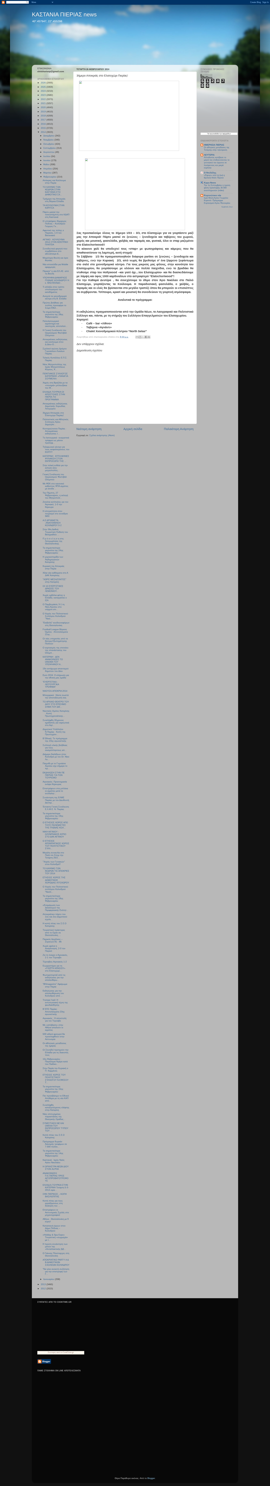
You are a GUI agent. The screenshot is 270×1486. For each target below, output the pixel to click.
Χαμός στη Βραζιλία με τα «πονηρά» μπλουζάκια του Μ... (55, 385)
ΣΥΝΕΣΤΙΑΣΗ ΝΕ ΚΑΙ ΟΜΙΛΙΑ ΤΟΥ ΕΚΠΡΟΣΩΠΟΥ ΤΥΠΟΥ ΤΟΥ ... (55, 1127)
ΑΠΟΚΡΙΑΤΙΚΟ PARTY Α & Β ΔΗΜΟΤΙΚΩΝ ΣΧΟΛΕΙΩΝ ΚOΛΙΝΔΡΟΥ (56, 1262)
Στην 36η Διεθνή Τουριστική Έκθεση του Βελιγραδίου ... (55, 532)
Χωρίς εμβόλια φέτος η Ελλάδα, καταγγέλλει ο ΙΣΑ (55, 597)
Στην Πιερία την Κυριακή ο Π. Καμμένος (55, 1069)
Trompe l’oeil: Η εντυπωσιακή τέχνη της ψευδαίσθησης (55, 1002)
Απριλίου (48, 168)
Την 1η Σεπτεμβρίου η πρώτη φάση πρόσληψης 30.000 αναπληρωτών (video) (217, 188)
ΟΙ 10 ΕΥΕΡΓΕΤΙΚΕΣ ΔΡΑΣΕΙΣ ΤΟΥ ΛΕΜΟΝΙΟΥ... (53, 588)
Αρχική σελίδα (132, 429)
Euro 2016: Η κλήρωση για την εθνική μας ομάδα (56, 676)
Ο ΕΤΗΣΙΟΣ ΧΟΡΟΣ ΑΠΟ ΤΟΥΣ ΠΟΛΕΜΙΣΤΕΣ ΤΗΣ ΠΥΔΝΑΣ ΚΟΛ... (55, 825)
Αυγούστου (49, 152)
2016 (43, 124)
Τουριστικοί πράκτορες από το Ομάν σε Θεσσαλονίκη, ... (54, 932)
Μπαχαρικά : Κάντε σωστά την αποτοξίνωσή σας (56, 696)
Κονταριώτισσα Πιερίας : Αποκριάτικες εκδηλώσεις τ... (54, 431)
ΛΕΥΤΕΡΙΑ (209, 155)
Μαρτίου (47, 173)
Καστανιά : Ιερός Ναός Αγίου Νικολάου (54, 1161)
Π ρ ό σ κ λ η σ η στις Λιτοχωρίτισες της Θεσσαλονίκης (53, 541)
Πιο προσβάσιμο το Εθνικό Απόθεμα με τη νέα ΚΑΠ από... (56, 1098)
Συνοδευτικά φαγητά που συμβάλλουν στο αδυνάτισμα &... (55, 251)
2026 (43, 83)
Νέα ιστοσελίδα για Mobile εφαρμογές (55, 265)
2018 (43, 116)
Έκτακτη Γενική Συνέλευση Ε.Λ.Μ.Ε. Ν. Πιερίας (56, 808)
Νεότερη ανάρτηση (89, 429)
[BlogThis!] (140, 337)
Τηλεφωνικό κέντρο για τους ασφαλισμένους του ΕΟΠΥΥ (56, 449)
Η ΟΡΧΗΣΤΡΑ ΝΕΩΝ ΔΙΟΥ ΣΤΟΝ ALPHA (56, 1167)
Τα (208, 134)
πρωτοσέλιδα (214, 134)
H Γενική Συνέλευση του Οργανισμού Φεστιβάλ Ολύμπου (55, 332)
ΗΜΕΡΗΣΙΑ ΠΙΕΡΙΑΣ (214, 145)
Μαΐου (46, 164)
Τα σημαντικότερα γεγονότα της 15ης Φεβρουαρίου (53, 1089)
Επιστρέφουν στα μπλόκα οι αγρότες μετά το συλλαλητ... (55, 791)
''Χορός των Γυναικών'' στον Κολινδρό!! (54, 863)
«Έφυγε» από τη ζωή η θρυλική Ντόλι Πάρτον (214, 176)
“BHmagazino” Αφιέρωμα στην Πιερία (55, 985)
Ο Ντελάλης (210, 173)
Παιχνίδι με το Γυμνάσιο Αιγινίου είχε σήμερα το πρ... (55, 766)
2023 (43, 95)
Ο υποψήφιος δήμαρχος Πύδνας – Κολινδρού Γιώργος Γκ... (54, 223)
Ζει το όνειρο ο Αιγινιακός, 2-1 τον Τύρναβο (55, 956)
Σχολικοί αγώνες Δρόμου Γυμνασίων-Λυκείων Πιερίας (55, 351)
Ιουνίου (47, 160)
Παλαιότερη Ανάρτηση (179, 429)
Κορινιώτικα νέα (212, 195)
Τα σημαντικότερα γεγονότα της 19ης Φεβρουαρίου (53, 816)
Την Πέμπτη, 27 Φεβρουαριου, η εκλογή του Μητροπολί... (55, 495)
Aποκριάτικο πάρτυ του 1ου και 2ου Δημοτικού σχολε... (55, 916)
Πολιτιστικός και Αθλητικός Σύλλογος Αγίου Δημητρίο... (55, 422)
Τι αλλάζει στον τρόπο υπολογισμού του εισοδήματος (53, 289)
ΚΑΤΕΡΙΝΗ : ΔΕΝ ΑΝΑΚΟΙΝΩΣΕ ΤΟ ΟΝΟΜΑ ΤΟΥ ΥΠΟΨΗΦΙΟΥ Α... (53, 661)
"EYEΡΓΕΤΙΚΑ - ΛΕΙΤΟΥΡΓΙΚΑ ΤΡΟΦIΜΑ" (51, 684)
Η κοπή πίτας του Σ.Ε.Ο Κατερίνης (54, 924)
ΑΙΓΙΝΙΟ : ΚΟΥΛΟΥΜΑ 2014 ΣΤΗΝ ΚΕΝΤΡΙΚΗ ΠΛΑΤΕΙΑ (55, 242)
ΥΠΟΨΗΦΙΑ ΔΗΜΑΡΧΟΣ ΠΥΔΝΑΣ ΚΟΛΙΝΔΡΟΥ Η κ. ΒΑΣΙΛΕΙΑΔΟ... (56, 280)
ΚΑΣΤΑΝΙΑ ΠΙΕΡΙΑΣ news (64, 14)
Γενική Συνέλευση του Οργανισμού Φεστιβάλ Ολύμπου (55, 477)
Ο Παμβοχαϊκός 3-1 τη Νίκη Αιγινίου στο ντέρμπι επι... (54, 607)
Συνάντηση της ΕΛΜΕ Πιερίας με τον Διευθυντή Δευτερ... (56, 800)
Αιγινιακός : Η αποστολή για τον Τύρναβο (54, 1019)
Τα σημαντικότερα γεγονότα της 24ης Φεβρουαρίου (53, 550)
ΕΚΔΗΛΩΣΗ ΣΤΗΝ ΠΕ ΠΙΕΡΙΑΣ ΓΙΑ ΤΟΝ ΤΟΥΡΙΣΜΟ (54, 775)
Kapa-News (210, 183)
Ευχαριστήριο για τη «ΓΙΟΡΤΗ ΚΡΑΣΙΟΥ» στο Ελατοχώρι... (54, 968)
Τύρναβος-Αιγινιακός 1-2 (55, 962)
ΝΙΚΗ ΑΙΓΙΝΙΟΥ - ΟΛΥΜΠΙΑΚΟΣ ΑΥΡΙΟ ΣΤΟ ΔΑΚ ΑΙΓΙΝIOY (54, 834)
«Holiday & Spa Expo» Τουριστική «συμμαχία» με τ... (55, 1237)
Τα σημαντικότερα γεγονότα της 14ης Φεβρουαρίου (53, 1153)
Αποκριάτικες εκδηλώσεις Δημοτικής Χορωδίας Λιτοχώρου (55, 406)
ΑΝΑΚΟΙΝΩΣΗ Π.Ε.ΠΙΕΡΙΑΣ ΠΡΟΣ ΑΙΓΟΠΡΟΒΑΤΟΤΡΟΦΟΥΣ (55, 1177)
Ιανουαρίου (49, 1279)
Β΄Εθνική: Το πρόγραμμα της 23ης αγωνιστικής (55, 739)
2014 (43, 132)
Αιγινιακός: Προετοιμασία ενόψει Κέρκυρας (55, 783)
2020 (43, 107)
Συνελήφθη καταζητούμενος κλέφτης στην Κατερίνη (56, 1107)
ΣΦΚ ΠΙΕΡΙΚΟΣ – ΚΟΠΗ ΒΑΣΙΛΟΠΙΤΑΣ (55, 1195)
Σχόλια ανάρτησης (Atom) (102, 435)
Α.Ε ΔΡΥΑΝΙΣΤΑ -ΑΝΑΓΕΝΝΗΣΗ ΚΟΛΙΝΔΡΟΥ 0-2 (52, 523)
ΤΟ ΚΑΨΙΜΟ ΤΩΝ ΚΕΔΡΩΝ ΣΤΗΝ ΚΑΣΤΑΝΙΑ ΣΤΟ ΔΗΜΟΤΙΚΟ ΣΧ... (52, 191)
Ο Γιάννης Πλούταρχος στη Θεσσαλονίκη (56, 1254)
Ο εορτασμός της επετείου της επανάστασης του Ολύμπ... (55, 650)
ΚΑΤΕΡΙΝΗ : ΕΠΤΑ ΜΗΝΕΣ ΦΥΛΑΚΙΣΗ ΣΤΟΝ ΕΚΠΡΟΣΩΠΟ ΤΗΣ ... (56, 458)
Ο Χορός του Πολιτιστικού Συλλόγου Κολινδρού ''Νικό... (55, 616)
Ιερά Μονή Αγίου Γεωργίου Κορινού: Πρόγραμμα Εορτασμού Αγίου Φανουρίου (217, 200)
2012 (43, 1288)
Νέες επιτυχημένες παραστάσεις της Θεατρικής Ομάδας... (54, 1116)
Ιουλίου (47, 156)
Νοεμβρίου (48, 140)
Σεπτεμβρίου (49, 148)
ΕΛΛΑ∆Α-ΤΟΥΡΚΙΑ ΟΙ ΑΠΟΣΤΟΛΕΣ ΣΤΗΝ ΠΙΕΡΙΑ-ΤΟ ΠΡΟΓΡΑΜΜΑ (54, 396)
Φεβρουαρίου (50, 177)
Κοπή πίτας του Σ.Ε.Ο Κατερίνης (54, 1136)
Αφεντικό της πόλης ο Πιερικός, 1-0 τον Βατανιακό (53, 233)
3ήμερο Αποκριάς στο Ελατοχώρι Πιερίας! (53, 414)
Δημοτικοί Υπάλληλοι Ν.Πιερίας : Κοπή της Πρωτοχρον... (54, 731)
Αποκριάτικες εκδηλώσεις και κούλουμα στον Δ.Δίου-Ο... (55, 342)
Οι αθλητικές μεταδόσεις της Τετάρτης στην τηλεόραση (216, 148)
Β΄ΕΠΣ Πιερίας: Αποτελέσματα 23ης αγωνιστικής (54, 1011)
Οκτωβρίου (49, 144)
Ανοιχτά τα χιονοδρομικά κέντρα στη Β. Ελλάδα (55, 297)
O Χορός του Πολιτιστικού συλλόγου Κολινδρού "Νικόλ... (55, 889)
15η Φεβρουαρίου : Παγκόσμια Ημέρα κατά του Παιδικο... (55, 1061)
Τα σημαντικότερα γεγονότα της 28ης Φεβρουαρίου (53, 314)
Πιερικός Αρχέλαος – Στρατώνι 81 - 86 (52, 940)
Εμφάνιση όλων (227, 207)
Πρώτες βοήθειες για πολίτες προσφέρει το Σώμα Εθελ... (54, 305)
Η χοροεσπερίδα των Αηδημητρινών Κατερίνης (53, 559)
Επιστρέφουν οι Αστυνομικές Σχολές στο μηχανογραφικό (56, 1212)
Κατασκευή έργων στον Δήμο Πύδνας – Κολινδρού (54, 1228)
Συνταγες (52, 1352)
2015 (43, 128)
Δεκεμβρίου (49, 136)
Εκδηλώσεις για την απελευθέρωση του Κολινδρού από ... (53, 993)
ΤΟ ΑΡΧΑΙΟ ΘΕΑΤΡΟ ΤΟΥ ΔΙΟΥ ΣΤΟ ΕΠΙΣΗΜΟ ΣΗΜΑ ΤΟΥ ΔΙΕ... (56, 704)
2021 (43, 103)
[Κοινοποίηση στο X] (143, 337)
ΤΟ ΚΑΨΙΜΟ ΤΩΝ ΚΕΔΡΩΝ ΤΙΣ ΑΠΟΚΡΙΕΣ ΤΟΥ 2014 (56, 871)
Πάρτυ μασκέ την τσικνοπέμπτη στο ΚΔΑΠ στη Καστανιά (56, 214)
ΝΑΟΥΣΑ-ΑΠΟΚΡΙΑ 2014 (55, 691)
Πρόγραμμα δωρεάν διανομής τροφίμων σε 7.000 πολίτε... (55, 1144)
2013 (43, 1284)
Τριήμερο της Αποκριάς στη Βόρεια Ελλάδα (54, 200)
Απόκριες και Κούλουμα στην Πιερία (54, 181)
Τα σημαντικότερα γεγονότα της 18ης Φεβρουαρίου (53, 898)
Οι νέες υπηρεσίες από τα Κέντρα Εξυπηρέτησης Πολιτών (55, 641)
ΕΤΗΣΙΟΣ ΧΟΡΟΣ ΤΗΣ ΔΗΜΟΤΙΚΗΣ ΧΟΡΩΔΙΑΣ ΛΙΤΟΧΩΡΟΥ (56, 880)
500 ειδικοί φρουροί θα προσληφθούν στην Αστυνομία (54, 1036)
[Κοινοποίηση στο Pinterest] (148, 337)
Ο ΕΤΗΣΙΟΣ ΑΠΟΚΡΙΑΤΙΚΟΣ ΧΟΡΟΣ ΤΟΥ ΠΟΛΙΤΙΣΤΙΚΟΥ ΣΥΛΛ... (56, 845)
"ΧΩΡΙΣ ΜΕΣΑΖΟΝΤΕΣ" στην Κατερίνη (54, 580)
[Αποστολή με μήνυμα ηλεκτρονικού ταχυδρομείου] (137, 337)
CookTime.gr (68, 1352)
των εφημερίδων (225, 134)
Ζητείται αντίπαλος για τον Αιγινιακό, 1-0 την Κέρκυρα (55, 504)
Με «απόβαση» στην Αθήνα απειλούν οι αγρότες (53, 1027)
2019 (43, 111)
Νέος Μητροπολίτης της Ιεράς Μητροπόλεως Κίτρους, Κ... (54, 367)
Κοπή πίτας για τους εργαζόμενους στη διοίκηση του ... (53, 1203)
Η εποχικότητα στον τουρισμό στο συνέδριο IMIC (55, 513)
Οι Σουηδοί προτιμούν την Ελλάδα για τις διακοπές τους (55, 1052)
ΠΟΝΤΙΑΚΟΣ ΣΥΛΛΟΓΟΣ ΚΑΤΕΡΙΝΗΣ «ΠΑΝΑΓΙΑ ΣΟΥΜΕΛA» (55, 376)
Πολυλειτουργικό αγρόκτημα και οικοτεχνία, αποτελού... (55, 323)
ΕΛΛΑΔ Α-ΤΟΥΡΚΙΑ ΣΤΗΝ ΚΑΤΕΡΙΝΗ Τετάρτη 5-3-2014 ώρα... (56, 1187)
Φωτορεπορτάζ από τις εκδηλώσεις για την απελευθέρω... (54, 977)
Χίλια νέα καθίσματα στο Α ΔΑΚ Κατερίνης (55, 574)
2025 (43, 87)
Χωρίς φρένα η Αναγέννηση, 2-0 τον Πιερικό (54, 948)
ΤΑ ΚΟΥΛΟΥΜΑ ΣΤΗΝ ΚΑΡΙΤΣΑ (53, 206)
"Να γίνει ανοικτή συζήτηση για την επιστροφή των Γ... (56, 1271)
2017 (43, 120)
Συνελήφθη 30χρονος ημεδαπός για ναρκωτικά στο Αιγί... (56, 722)
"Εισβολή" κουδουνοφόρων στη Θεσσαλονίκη (56, 624)
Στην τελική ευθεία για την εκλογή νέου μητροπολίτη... (55, 468)
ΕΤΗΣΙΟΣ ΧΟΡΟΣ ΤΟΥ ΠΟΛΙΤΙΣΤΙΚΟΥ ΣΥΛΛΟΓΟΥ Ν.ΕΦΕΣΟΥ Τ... (55, 1079)
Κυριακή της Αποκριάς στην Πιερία (53, 567)
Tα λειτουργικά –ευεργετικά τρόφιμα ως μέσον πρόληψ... (56, 440)
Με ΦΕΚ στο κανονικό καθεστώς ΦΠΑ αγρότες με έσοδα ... (55, 486)
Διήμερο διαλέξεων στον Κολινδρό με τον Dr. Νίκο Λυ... (56, 756)
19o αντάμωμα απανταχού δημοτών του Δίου (56, 669)
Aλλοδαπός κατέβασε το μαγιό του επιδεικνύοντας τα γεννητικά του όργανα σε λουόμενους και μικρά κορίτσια (217, 162)
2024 (43, 91)
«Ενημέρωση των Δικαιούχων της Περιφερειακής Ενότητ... (55, 907)
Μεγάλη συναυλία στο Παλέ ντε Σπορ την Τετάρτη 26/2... (53, 855)
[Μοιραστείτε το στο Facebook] (146, 337)
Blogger (151, 1478)
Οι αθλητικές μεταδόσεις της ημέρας (54, 1044)
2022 (43, 99)
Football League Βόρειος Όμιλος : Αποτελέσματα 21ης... (55, 632)
